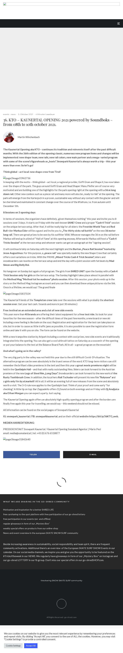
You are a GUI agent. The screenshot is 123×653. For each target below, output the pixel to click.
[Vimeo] (66, 589)
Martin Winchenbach (29, 137)
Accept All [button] (31, 645)
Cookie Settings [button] (13, 645)
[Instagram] (61, 589)
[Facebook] (57, 589)
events (6, 114)
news (13, 114)
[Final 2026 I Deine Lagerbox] (61, 4)
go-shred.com (70, 617)
